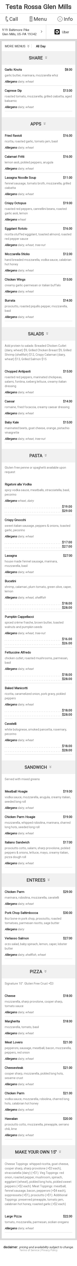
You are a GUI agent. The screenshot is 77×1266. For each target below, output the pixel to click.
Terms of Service (29, 1250)
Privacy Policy (49, 1250)
